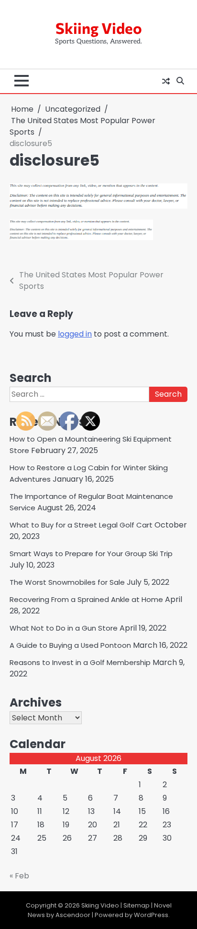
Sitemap (136, 905)
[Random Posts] (166, 81)
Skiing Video (98, 28)
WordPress (151, 914)
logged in (75, 333)
